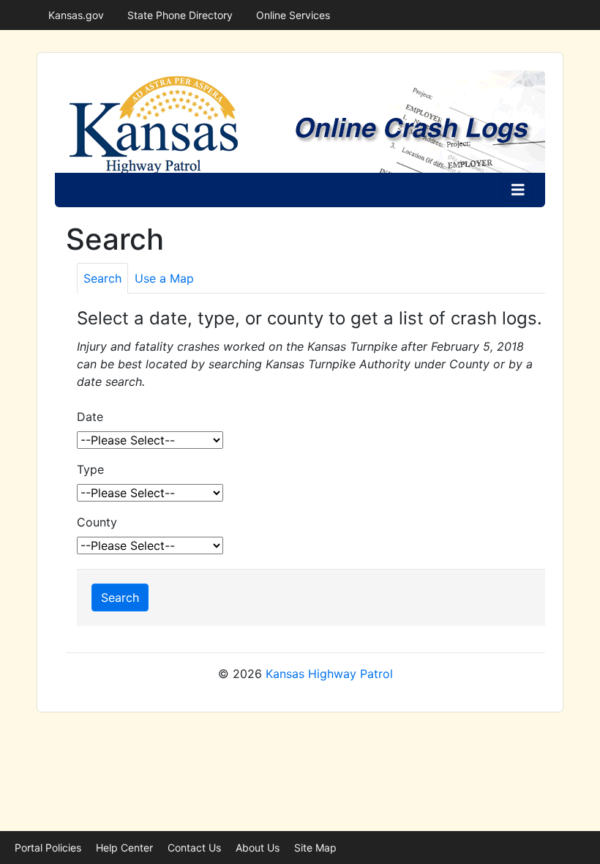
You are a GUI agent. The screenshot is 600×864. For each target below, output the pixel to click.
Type (90, 469)
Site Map (315, 847)
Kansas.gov (76, 15)
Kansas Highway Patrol (329, 673)
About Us (258, 847)
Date (90, 416)
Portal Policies (48, 847)
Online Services (293, 15)
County (97, 522)
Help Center (124, 847)
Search (120, 597)
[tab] (102, 278)
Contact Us (194, 847)
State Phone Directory (180, 15)
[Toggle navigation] (518, 190)
